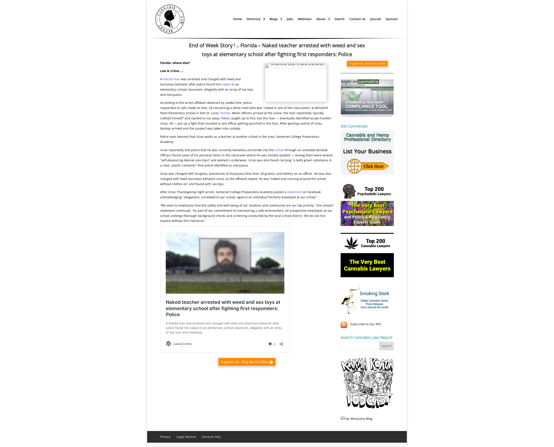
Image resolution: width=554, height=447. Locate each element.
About (320, 19)
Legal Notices (186, 437)
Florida (225, 113)
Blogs (274, 19)
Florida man (171, 79)
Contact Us (357, 19)
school (279, 150)
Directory (254, 19)
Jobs (290, 19)
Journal (375, 19)
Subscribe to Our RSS (365, 324)
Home (237, 19)
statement (294, 192)
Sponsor (392, 19)
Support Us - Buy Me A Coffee (245, 361)
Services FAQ (211, 437)
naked (226, 84)
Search (340, 19)
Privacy (165, 437)
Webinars (305, 19)
